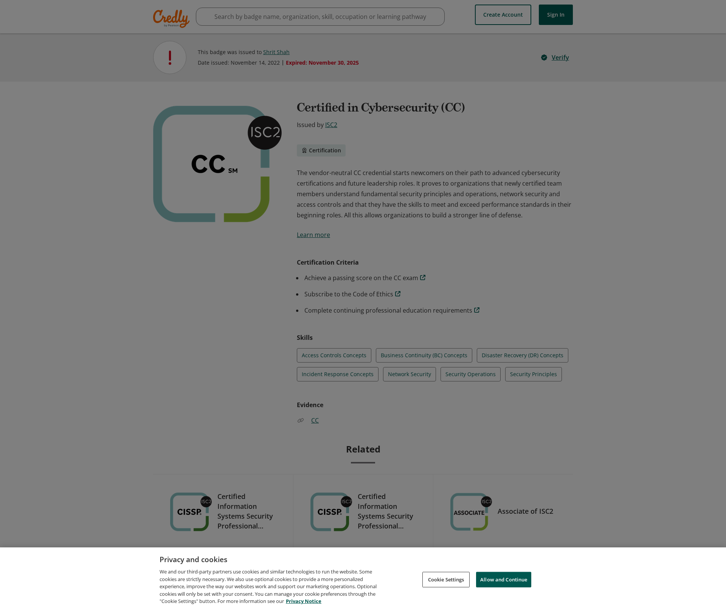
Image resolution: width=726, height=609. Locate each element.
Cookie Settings (446, 579)
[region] (363, 578)
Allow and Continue (503, 579)
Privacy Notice (303, 601)
